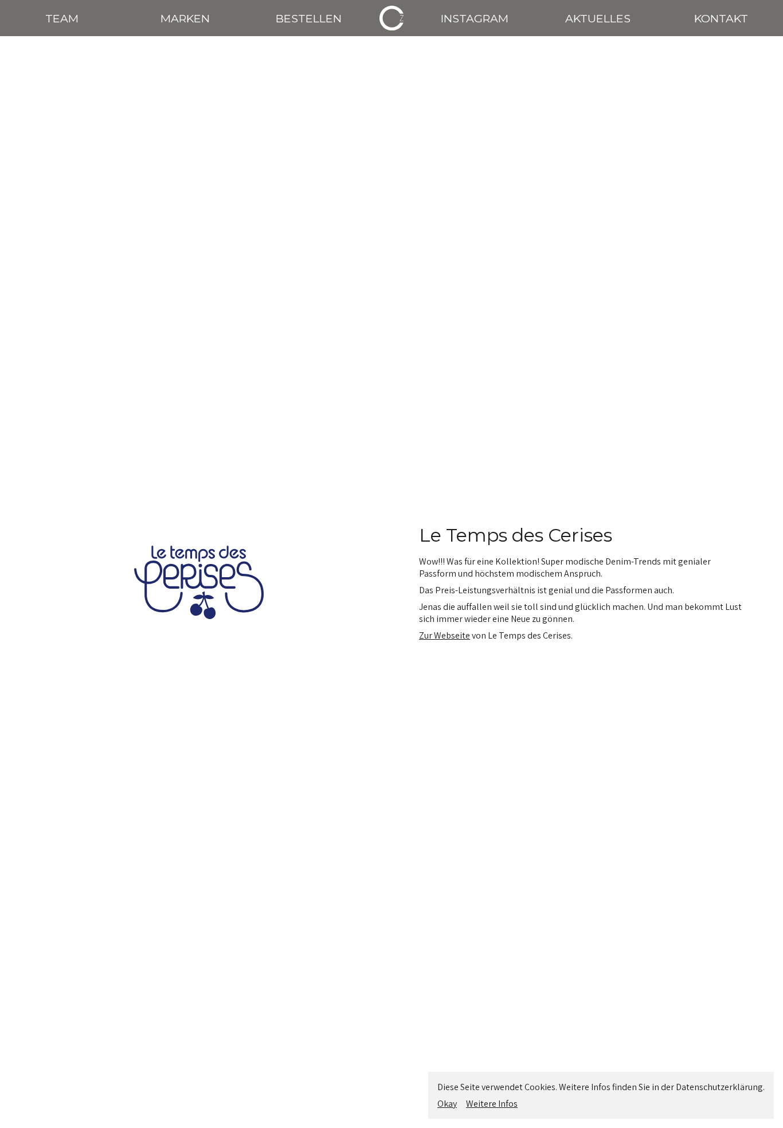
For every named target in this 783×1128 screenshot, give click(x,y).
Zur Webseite (444, 635)
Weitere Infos (492, 1104)
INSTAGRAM (474, 18)
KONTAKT (721, 18)
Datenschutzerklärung (719, 1087)
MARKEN (185, 18)
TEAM (62, 18)
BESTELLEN (309, 18)
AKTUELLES (598, 18)
